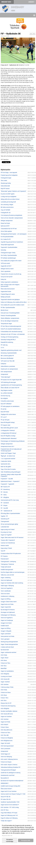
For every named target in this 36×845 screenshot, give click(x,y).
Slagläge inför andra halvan (8, 414)
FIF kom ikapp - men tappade (9, 172)
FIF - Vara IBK (4, 508)
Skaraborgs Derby (6, 183)
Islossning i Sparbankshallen (9, 353)
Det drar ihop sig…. (6, 395)
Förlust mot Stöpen (6, 762)
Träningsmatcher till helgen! (8, 770)
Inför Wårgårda (5, 673)
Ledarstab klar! (5, 527)
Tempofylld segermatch (7, 244)
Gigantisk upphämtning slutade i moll (11, 350)
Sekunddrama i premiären (8, 366)
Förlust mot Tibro (5, 663)
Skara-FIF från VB (5, 796)
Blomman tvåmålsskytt (7, 358)
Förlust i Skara (5, 727)
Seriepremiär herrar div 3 (7, 446)
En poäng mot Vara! (6, 532)
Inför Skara (4, 660)
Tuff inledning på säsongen (8, 382)
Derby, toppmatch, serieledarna (9, 282)
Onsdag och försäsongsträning (9, 337)
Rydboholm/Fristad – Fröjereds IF (10, 481)
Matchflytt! (4, 668)
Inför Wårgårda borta (6, 740)
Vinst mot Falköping (6, 756)
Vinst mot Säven (5, 593)
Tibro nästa (4, 180)
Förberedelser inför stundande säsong (11, 331)
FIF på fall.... (4, 409)
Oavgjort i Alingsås (6, 631)
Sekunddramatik (5, 186)
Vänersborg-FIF (5, 519)
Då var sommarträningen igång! (9, 524)
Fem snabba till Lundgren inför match (11, 260)
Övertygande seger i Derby (8, 252)
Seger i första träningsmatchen (9, 644)
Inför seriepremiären (6, 371)
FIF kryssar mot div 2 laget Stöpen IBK (11, 379)
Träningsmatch (5, 521)
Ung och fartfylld (5, 210)
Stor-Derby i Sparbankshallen (9, 255)
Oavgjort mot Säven (6, 623)
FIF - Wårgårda (5, 497)
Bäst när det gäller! (6, 466)
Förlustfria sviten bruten (7, 401)
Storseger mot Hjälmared (8, 612)
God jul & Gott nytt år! (6, 276)
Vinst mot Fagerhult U (7, 588)
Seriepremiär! (4, 374)
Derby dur (3, 279)
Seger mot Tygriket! (6, 535)
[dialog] (18, 833)
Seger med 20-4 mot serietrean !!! (10, 804)
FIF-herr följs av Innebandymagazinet (11, 326)
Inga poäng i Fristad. (6, 548)
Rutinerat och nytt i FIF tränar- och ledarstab (13, 334)
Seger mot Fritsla (5, 722)
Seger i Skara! (4, 657)
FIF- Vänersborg (5, 489)
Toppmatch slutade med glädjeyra (10, 299)
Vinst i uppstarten (5, 271)
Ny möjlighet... (5, 398)
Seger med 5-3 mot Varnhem (9, 791)
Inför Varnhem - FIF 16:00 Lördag (10, 807)
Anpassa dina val (7, 835)
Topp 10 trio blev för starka (8, 469)
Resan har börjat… (6, 223)
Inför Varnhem (5, 684)
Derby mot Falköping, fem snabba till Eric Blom (14, 302)
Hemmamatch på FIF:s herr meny (10, 500)
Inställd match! (5, 625)
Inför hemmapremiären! (7, 746)
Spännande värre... (6, 464)
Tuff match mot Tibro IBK (7, 361)
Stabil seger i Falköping (7, 585)
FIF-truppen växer (5, 425)
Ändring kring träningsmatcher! (9, 641)
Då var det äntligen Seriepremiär (9, 321)
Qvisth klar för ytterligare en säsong (10, 772)
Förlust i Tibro (4, 698)
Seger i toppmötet (6, 607)
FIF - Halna (4, 494)
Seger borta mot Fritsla (7, 604)
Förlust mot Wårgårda (7, 738)
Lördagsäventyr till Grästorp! (8, 433)
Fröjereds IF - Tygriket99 (7, 484)
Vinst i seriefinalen (6, 591)
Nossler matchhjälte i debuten (9, 711)
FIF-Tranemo (4, 556)
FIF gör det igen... (5, 419)
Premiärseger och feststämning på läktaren (13, 441)
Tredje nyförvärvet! (6, 567)
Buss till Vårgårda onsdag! (8, 435)
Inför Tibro (4, 665)
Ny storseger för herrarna (8, 609)
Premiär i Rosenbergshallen (8, 315)
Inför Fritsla (4, 655)
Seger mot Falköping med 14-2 (9, 815)
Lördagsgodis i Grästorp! (8, 430)
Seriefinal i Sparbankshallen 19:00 (10, 802)
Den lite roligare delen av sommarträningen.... (13, 572)
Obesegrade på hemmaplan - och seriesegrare (13, 234)
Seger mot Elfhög (5, 599)
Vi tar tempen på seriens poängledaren (11, 215)
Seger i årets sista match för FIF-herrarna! (12, 537)
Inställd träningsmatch (7, 569)
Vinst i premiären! (5, 748)
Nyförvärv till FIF (5, 226)
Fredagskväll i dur (6, 212)
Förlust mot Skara (6, 692)
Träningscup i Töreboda (7, 564)
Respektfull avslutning (7, 342)
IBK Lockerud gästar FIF (7, 355)
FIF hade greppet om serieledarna (10, 406)
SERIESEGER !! (5, 783)
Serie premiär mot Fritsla (7, 636)
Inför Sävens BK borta (7, 714)
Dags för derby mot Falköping (9, 818)
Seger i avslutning (6, 577)
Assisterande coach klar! (7, 775)
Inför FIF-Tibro (5, 810)
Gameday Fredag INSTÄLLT (8, 339)
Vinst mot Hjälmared (6, 580)
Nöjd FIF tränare (5, 188)
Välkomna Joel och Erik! (7, 575)
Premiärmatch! (5, 559)
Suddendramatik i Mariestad (8, 438)
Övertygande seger (6, 178)
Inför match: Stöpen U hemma (9, 764)
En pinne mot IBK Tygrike (7, 194)
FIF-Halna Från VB (5, 799)
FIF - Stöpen (4, 505)
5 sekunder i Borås (6, 461)
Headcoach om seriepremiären (9, 369)
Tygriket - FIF (4, 516)
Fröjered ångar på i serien (8, 294)
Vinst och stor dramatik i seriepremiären (12, 218)
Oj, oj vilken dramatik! (6, 393)
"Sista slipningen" (5, 377)
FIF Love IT (4, 417)
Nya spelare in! (5, 778)
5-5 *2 (2, 347)
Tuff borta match (5, 263)
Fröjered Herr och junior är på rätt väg (11, 274)
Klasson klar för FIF (6, 703)
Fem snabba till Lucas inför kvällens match (12, 305)
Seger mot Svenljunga (7, 620)
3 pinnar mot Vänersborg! (8, 543)
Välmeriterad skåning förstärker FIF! (10, 767)
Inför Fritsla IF (4, 724)
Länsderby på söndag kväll (8, 202)
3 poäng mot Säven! (6, 676)
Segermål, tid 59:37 (6, 266)
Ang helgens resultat (6, 390)
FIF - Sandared (5, 502)
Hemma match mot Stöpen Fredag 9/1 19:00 (13, 794)
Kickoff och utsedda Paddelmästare (11, 329)
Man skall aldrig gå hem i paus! (9, 427)
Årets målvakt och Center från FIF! (10, 387)
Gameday (3, 250)
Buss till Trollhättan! (6, 403)
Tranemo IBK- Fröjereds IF (8, 540)
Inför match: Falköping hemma (9, 759)
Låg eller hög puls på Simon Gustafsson (12, 242)
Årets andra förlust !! (6, 788)
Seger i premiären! (6, 633)
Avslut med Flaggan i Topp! (8, 453)
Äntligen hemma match (7, 268)
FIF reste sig (4, 345)
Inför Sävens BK (5, 679)
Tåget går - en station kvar (8, 456)
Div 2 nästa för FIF (6, 239)
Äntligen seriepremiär (7, 220)
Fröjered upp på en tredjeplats (9, 175)
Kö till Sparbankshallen (7, 236)
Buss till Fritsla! (5, 411)
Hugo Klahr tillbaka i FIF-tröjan (9, 812)
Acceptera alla (25, 840)
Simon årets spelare (6, 231)
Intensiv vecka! (5, 545)
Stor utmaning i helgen (7, 204)
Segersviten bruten (6, 291)
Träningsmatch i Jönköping (8, 561)
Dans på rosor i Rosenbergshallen (10, 313)
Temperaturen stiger (6, 323)
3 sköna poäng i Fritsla (7, 687)
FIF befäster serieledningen (8, 258)
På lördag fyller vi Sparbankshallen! (10, 513)
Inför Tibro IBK (5, 735)
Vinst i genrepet (5, 639)
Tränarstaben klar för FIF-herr (9, 228)
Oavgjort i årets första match (9, 601)
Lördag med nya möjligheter (8, 196)
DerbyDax (3, 363)
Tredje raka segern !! (6, 820)
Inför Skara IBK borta (6, 730)
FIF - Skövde (4, 492)
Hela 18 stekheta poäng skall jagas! (10, 472)
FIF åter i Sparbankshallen (8, 307)
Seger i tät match (5, 743)
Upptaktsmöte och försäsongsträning (11, 385)
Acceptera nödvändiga (9, 840)
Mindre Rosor (4, 310)
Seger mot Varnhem (6, 716)
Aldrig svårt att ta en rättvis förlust (10, 199)
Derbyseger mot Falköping (8, 615)
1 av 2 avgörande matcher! (8, 458)
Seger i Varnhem (5, 681)
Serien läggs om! (5, 754)
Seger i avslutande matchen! (8, 652)
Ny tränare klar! (5, 649)
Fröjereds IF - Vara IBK (7, 478)
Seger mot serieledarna (7, 671)
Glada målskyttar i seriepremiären (10, 318)
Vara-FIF (3, 551)
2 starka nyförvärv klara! (7, 647)
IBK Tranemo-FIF (5, 486)
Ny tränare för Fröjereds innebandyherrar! (12, 780)
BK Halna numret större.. (7, 207)
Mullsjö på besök (5, 297)
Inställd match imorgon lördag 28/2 (10, 786)
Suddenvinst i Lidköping (7, 596)
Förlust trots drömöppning (8, 706)
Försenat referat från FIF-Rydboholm (11, 553)
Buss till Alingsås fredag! (8, 422)
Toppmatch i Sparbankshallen (9, 247)
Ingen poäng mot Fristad (7, 529)
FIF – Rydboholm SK (11, 33)
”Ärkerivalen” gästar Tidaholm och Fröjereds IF (13, 191)
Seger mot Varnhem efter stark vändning (12, 583)
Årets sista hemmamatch (8, 289)
